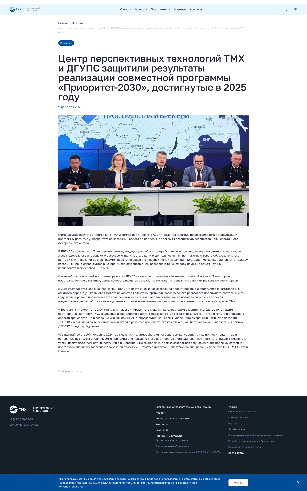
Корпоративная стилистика (173, 418)
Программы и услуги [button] (168, 435)
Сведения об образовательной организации (183, 406)
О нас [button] (124, 9)
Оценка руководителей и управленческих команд (256, 435)
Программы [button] (159, 9)
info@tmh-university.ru (24, 425)
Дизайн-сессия (236, 429)
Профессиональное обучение (171, 440)
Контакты (196, 9)
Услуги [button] (232, 406)
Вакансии (161, 430)
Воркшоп (233, 423)
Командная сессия (238, 417)
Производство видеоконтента (245, 447)
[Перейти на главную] (25, 9)
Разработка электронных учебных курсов (251, 441)
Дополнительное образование (172, 446)
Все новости (68, 371)
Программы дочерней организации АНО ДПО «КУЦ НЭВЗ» (188, 452)
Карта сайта (236, 452)
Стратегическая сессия (241, 411)
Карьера (180, 9)
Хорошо (238, 482)
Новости (141, 9)
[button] (298, 482)
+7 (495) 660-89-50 (21, 419)
